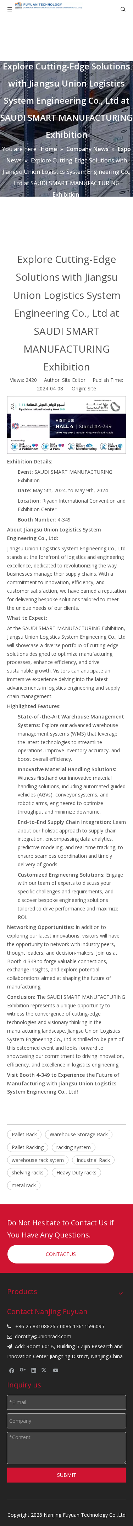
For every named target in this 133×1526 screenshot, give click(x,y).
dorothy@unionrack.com (43, 1336)
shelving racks (28, 1172)
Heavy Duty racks (76, 1172)
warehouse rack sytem (38, 1160)
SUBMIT (66, 1475)
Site (92, 388)
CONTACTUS (61, 1254)
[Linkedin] (33, 1370)
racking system (73, 1147)
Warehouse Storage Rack (79, 1134)
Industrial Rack (93, 1160)
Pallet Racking (28, 1147)
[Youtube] (55, 1370)
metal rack (24, 1185)
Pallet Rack (24, 1134)
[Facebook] (11, 1370)
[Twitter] (44, 1370)
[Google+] (22, 1370)
